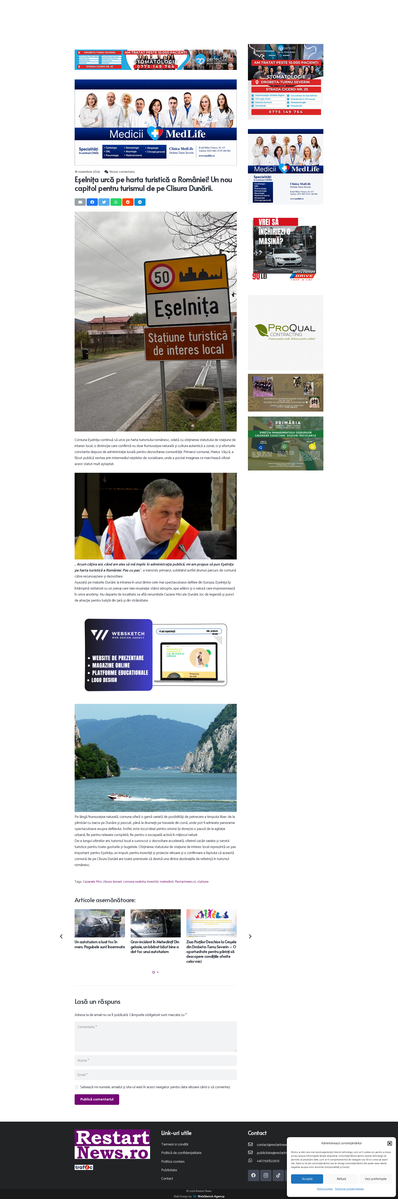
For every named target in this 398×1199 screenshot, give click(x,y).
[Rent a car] (285, 249)
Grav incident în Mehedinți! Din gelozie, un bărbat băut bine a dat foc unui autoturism (155, 946)
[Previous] (61, 936)
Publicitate (169, 1170)
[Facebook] (253, 1175)
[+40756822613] (252, 1161)
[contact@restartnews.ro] (252, 1145)
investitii (152, 882)
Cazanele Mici (92, 882)
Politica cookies (325, 1189)
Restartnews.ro (185, 882)
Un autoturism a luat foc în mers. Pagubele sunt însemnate (100, 944)
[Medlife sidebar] (285, 167)
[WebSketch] (156, 655)
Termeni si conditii (174, 1144)
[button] (390, 1143)
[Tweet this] (104, 202)
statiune (203, 882)
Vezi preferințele (376, 1179)
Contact (167, 1179)
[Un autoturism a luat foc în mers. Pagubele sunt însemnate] (100, 912)
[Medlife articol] (156, 122)
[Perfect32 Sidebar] (285, 81)
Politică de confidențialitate (349, 1189)
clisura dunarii (112, 882)
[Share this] (92, 202)
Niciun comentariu (122, 172)
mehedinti (167, 882)
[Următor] (249, 936)
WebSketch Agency (211, 1196)
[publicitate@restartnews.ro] (252, 1153)
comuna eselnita (134, 882)
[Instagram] (266, 1175)
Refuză (341, 1179)
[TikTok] (278, 1175)
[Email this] (80, 202)
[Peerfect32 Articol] (156, 60)
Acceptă (307, 1179)
